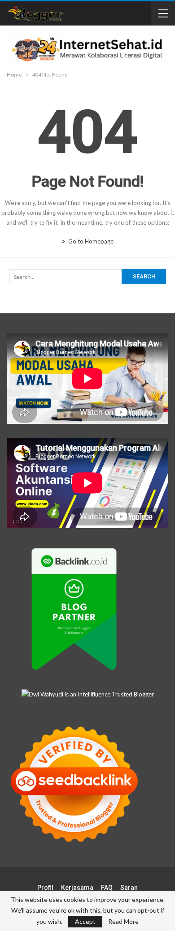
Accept (85, 921)
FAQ (107, 887)
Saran (129, 887)
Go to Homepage (90, 241)
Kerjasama (77, 887)
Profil (45, 887)
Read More (123, 921)
